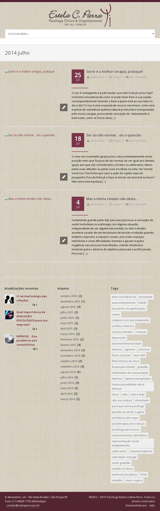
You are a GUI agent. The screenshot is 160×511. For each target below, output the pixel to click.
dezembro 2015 (70, 301)
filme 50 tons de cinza (125, 361)
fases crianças (121, 355)
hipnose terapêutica (138, 378)
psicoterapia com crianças (128, 423)
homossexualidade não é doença (128, 386)
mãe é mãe (137, 394)
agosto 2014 (68, 372)
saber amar (119, 451)
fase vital (139, 355)
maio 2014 (66, 388)
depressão (119, 338)
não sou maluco (122, 400)
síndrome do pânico (124, 474)
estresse (144, 349)
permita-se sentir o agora (128, 412)
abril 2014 (66, 393)
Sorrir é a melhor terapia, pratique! (114, 71)
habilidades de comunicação (130, 373)
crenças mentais (122, 332)
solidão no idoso (122, 469)
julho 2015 (66, 312)
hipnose (117, 378)
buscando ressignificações (129, 308)
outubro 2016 (68, 296)
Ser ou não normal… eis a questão (113, 135)
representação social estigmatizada (125, 443)
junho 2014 (67, 383)
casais (116, 314)
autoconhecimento (124, 303)
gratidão (143, 367)
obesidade (142, 400)
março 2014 (67, 399)
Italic (152, 505)
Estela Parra (98, 77)
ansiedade (145, 297)
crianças (141, 332)
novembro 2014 (70, 355)
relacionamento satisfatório (129, 435)
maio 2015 (66, 323)
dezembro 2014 (70, 350)
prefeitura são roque (125, 418)
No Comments (138, 77)
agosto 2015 (68, 307)
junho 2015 (67, 318)
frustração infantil (123, 367)
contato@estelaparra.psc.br (23, 505)
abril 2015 (66, 328)
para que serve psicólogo (128, 406)
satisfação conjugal (124, 457)
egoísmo (130, 349)
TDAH (143, 474)
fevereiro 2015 (69, 339)
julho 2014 (66, 377)
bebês (143, 303)
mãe (125, 394)
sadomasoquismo (141, 451)
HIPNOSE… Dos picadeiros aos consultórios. (26, 340)
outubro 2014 (68, 361)
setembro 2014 (69, 366)
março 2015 (67, 334)
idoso (115, 394)
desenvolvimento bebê (126, 343)
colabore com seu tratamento (130, 320)
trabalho (117, 480)
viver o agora (134, 480)
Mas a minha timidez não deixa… (112, 198)
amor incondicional (124, 297)
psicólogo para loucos (126, 429)
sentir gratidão (121, 463)
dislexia (117, 349)
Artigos (117, 77)
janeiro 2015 (68, 345)
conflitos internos (123, 326)
